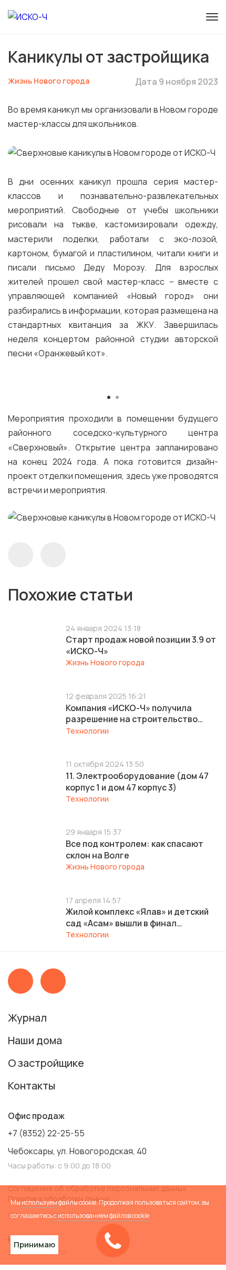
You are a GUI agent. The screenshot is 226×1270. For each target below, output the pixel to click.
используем (39, 1202)
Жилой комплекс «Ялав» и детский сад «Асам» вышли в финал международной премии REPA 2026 (139, 917)
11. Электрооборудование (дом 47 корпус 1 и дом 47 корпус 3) (137, 782)
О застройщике (46, 1063)
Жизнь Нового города (48, 81)
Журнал (27, 1018)
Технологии (87, 731)
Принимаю (34, 1244)
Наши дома (35, 1040)
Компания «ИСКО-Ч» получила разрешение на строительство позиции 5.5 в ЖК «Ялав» (132, 714)
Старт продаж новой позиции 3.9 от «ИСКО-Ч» (141, 645)
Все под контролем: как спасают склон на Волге (134, 849)
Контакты (31, 1085)
